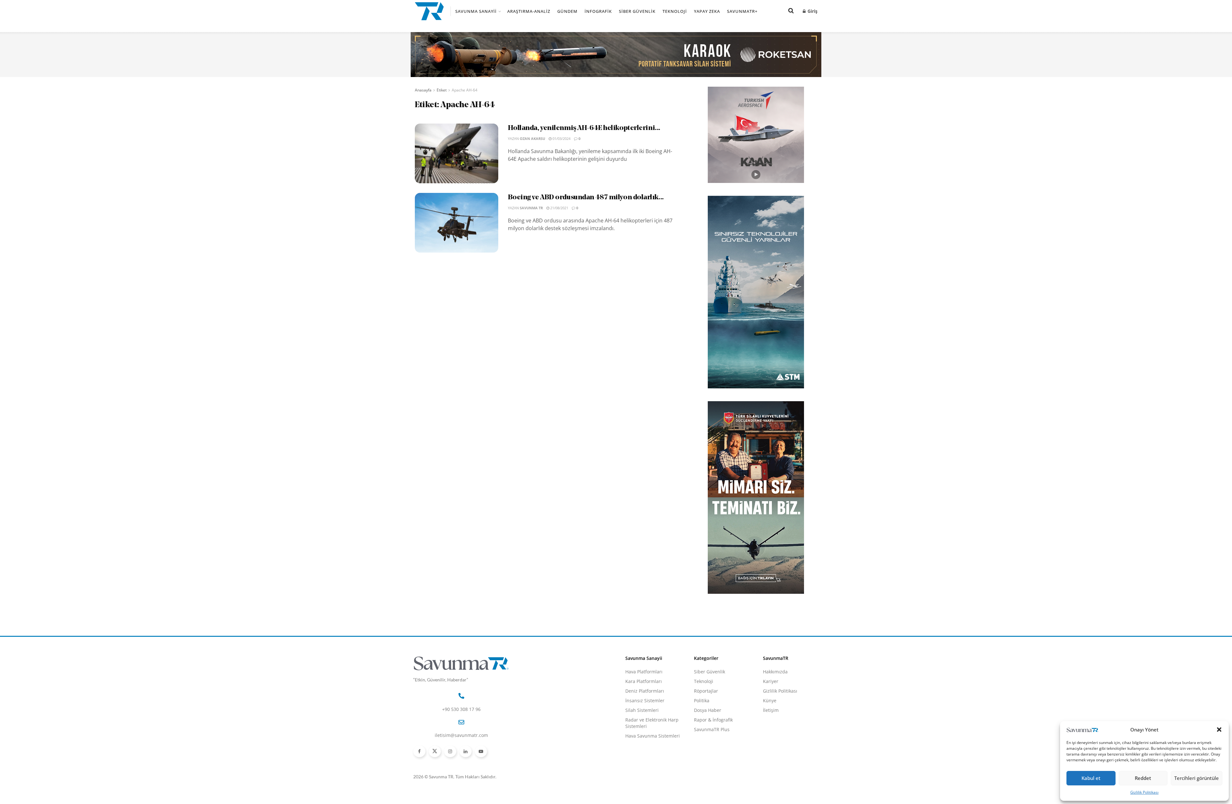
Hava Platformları (644, 672)
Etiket (442, 90)
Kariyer (770, 681)
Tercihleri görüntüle (1196, 778)
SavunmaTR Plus (712, 729)
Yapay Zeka (707, 11)
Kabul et (1091, 778)
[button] (1219, 729)
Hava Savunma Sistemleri (652, 736)
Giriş (811, 11)
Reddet (1143, 778)
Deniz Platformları (644, 691)
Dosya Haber (707, 710)
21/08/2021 (558, 207)
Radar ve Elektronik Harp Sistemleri (652, 723)
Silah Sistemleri (642, 710)
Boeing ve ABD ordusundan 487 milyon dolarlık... (586, 197)
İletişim (771, 710)
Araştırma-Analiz (528, 11)
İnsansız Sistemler (644, 700)
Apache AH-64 (464, 90)
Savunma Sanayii (476, 11)
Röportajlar (706, 691)
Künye (769, 700)
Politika (701, 700)
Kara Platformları (643, 681)
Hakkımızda (775, 672)
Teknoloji (675, 11)
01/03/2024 (561, 138)
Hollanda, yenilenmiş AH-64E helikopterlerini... (584, 128)
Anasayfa (423, 90)
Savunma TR (531, 207)
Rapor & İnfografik (713, 720)
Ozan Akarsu (532, 138)
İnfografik (598, 11)
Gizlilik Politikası (1144, 792)
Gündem (567, 11)
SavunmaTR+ (742, 11)
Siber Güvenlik (637, 11)
